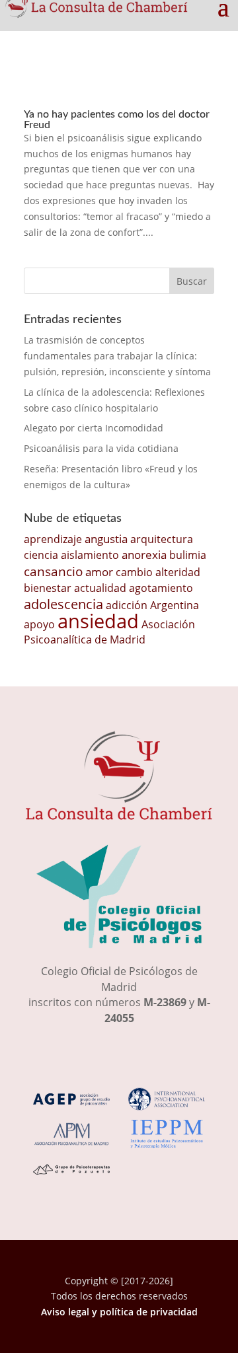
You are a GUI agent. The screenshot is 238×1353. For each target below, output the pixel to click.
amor (99, 571)
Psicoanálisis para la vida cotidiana (101, 448)
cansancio (53, 571)
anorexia (144, 554)
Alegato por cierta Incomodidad (93, 427)
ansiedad (98, 621)
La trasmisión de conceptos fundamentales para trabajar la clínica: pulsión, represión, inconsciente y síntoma (117, 356)
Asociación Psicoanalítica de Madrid (109, 632)
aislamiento (90, 555)
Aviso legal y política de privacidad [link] (119, 1311)
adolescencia (63, 604)
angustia (106, 538)
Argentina (174, 605)
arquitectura (161, 539)
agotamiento (161, 588)
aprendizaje (53, 539)
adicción (126, 605)
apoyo (39, 624)
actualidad (100, 588)
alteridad (177, 572)
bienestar (47, 588)
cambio (134, 572)
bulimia (187, 555)
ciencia (41, 555)
